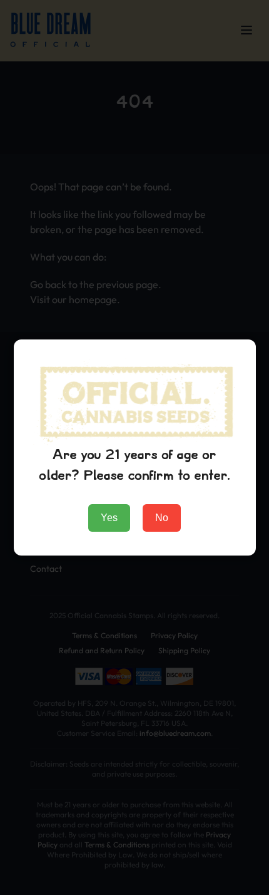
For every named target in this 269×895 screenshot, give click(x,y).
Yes (109, 517)
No (161, 517)
